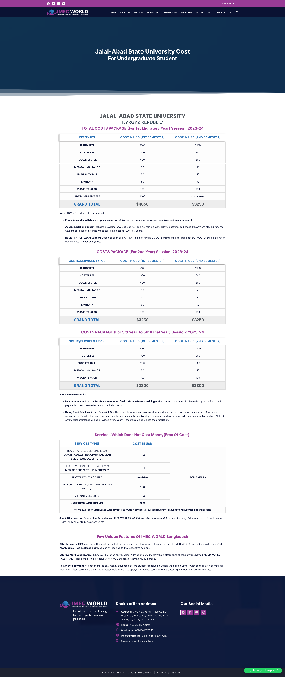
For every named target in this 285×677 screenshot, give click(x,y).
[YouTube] (63, 3)
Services (138, 12)
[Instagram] (58, 3)
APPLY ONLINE (229, 4)
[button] (263, 670)
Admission (152, 12)
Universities (170, 12)
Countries (186, 12)
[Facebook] (48, 3)
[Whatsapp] (190, 612)
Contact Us (222, 12)
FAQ (210, 12)
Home (114, 12)
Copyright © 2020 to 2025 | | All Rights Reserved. (142, 672)
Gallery (200, 12)
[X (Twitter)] (53, 3)
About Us (125, 12)
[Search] (237, 12)
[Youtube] (197, 612)
